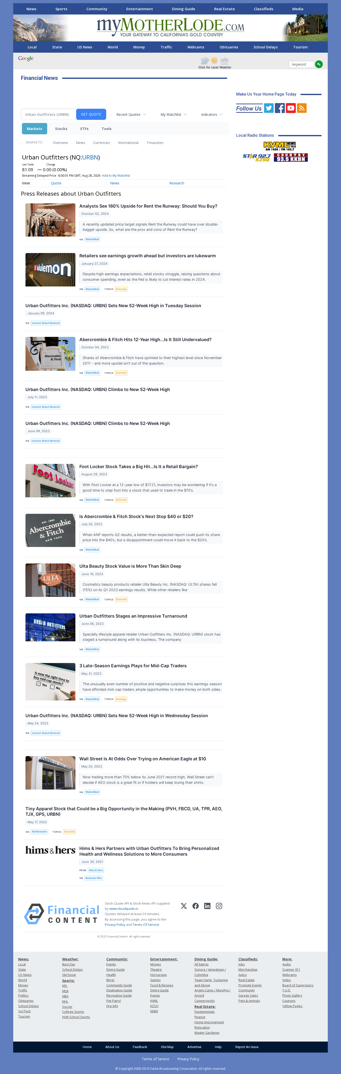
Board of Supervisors (297, 985)
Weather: (70, 959)
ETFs (84, 128)
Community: (117, 959)
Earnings (121, 699)
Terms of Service (155, 1059)
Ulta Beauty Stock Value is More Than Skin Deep (130, 566)
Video (286, 980)
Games (155, 980)
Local (32, 47)
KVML (154, 1001)
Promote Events (250, 985)
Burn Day (68, 964)
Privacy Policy (115, 924)
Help (218, 1047)
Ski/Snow (69, 975)
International (128, 142)
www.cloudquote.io (123, 908)
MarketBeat (92, 239)
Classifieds (263, 8)
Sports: (68, 980)
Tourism (300, 47)
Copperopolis (204, 1001)
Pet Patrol (113, 1001)
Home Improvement (209, 1022)
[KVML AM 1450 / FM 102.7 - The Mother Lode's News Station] (280, 145)
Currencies (101, 142)
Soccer (67, 1007)
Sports (61, 8)
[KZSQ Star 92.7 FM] (254, 156)
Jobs (241, 964)
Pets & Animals (249, 1001)
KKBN (154, 1011)
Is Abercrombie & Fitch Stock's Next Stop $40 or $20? (136, 516)
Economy (121, 289)
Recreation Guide (119, 995)
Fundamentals (204, 1012)
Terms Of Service (146, 924)
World (113, 47)
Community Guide (119, 985)
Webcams (195, 47)
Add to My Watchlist (116, 175)
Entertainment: (164, 959)
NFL (64, 986)
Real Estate (224, 8)
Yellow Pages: (292, 1006)
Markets (34, 128)
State (57, 47)
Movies (155, 964)
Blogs (110, 980)
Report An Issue (246, 1047)
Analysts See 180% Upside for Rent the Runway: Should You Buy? (148, 206)
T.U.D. (286, 990)
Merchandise (247, 969)
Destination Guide (119, 990)
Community (96, 8)
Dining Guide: (206, 959)
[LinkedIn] (207, 914)
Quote (56, 183)
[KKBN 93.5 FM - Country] (291, 156)
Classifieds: (248, 959)
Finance (199, 1017)
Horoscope (158, 975)
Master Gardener (207, 1033)
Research (176, 183)
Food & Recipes (161, 985)
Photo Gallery (292, 995)
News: (23, 959)
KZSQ (154, 1006)
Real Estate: (205, 1006)
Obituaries (229, 47)
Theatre (156, 969)
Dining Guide (183, 8)
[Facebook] (195, 914)
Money (139, 47)
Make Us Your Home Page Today (266, 94)
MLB (65, 991)
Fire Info (112, 1006)
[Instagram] (219, 914)
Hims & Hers (96, 870)
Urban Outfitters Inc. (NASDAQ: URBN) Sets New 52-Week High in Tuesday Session (113, 305)
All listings (201, 964)
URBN (90, 157)
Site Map (167, 1047)
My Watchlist (171, 114)
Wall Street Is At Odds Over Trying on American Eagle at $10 (142, 758)
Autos (242, 975)
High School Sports (76, 1017)
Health (111, 975)
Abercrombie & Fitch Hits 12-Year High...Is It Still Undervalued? (145, 339)
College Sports (73, 1012)
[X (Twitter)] (184, 914)
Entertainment (139, 8)
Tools (107, 128)
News (31, 8)
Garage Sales (248, 995)
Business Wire (94, 878)
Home (87, 1047)
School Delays (266, 47)
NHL (65, 1001)
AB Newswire (39, 831)
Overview (60, 142)
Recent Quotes (128, 114)
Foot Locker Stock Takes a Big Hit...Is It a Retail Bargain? (138, 466)
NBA (65, 996)
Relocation (202, 1027)
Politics (23, 995)
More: (287, 959)
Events (111, 964)
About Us (112, 1047)
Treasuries (155, 142)
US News (84, 47)
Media (297, 8)
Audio (286, 964)
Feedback (140, 1047)
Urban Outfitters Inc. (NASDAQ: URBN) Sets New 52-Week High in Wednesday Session (116, 715)
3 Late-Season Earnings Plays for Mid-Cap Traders (133, 665)
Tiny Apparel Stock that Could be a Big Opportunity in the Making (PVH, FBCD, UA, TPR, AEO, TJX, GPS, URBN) (123, 811)
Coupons (288, 1001)
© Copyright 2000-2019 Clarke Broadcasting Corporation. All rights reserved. (170, 1069)
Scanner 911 (291, 969)
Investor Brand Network (46, 323)
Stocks (61, 128)
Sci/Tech (24, 1011)
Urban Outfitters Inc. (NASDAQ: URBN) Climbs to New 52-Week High (97, 389)
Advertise (194, 1047)
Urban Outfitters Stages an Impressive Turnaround (133, 616)
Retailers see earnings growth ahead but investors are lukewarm (147, 255)
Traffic (166, 47)
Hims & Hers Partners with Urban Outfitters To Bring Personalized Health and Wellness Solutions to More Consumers (149, 851)
